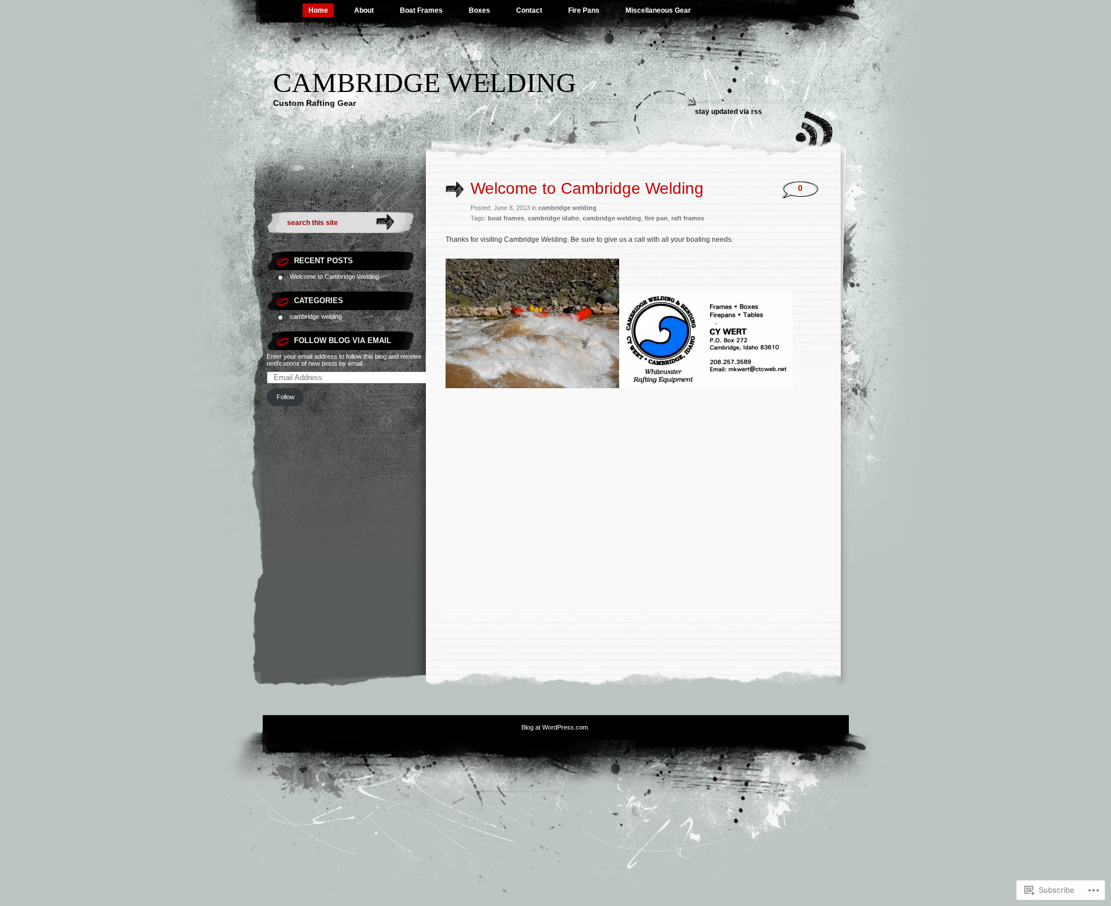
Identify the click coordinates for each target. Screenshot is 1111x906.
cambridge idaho (553, 218)
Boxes (479, 10)
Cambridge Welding (424, 82)
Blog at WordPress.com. (555, 727)
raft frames (687, 218)
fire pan (656, 218)
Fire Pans (583, 10)
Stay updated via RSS (728, 112)
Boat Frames (421, 10)
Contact (529, 10)
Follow (286, 396)
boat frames (506, 218)
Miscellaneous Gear (658, 10)
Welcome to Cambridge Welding (334, 276)
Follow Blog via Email (342, 340)
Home (318, 10)
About (364, 10)
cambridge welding (316, 316)
